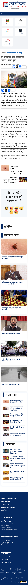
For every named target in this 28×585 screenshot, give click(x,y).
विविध (20, 573)
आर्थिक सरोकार (20, 24)
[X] (16, 67)
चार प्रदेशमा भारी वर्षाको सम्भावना (11, 385)
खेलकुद (14, 573)
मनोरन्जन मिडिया (20, 34)
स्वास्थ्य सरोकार (7, 34)
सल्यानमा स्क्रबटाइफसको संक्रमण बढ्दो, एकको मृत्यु (12, 258)
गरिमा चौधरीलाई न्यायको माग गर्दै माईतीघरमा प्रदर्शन (11, 360)
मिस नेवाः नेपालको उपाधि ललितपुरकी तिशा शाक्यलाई (17, 415)
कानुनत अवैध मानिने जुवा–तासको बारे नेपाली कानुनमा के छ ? (17, 466)
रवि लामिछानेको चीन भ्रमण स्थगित (11, 333)
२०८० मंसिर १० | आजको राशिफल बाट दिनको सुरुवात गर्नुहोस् (17, 458)
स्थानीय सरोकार (7, 24)
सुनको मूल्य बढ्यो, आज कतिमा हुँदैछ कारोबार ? (11, 309)
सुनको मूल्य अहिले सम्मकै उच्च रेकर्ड (17, 472)
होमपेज (3, 53)
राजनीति (10, 569)
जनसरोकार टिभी (7, 44)
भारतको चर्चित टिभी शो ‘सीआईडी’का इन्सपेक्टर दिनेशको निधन (16, 451)
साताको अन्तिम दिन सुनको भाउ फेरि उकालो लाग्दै (16, 479)
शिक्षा (7, 573)
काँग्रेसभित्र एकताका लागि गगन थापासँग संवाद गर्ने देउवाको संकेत (12, 283)
